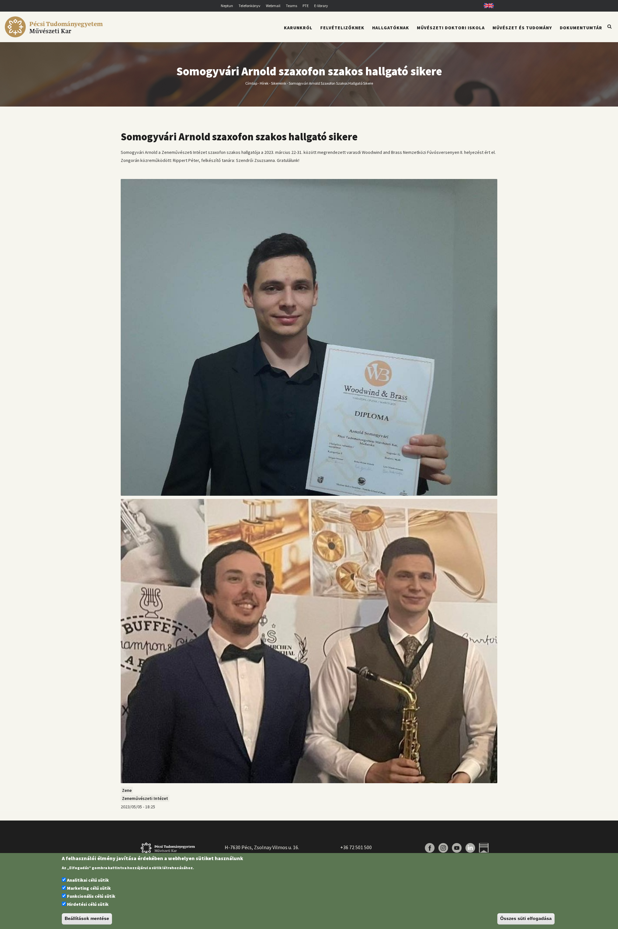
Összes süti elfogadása (526, 918)
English (486, 5)
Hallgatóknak (390, 28)
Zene (127, 790)
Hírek (264, 82)
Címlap (251, 82)
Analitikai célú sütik (88, 880)
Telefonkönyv (249, 5)
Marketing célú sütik (89, 888)
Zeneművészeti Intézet (145, 798)
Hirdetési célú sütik (87, 904)
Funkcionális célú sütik (91, 896)
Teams (291, 5)
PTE (306, 5)
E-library (321, 5)
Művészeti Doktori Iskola (451, 28)
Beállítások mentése (87, 918)
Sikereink (278, 82)
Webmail (273, 5)
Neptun (227, 5)
